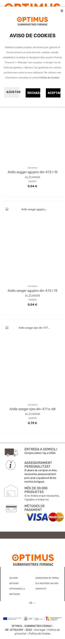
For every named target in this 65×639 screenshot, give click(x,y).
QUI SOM (13, 578)
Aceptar (54, 93)
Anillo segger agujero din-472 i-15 (33, 172)
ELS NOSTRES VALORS (46, 583)
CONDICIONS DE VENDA (47, 578)
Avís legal (39, 629)
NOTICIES (14, 583)
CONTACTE (40, 588)
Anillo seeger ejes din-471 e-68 (33, 409)
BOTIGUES (14, 594)
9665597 (32, 181)
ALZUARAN (32, 177)
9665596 (32, 300)
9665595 (32, 418)
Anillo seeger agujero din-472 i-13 (32, 291)
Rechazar (34, 93)
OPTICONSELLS (17, 588)
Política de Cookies (49, 77)
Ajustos (12, 92)
